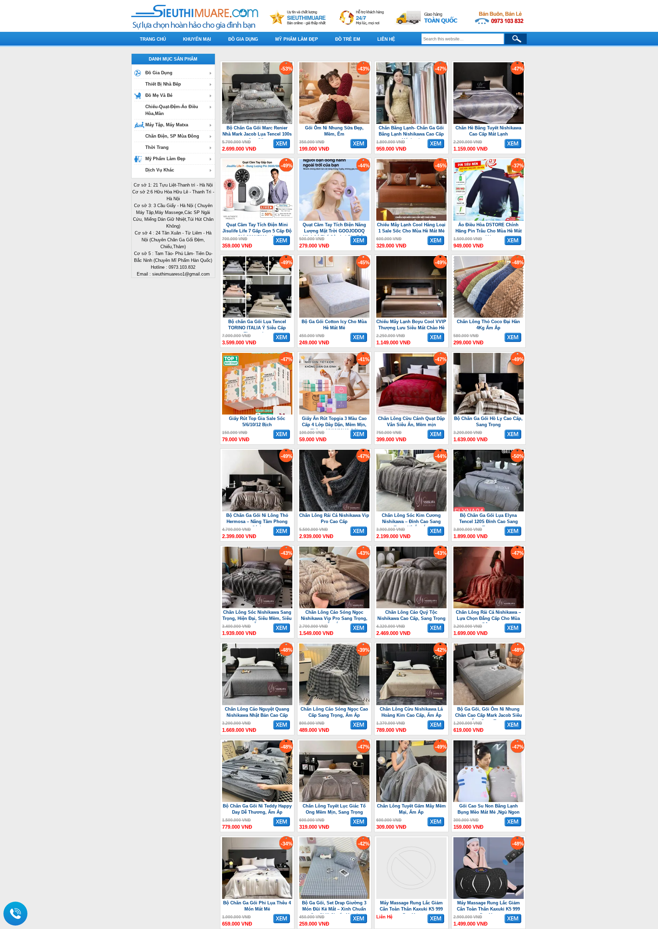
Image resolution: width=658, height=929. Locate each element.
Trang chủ (153, 39)
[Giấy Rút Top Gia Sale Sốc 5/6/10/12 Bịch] (257, 413)
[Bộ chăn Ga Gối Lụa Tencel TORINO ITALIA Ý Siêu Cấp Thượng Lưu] (257, 316)
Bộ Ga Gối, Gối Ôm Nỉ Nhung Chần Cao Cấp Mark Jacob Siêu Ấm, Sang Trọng (488, 713)
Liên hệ (386, 39)
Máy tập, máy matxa (166, 124)
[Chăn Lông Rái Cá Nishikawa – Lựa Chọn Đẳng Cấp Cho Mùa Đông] (488, 606)
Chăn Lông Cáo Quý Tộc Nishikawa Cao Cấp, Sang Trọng (411, 615)
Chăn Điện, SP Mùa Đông (172, 136)
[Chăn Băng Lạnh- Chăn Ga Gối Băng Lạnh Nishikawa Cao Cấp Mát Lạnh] (411, 122)
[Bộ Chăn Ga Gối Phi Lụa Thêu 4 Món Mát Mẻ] (257, 897)
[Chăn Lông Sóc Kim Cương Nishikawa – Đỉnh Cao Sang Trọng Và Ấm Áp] (411, 509)
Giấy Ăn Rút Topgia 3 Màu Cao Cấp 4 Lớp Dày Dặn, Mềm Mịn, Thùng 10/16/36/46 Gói (334, 422)
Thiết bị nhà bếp (163, 84)
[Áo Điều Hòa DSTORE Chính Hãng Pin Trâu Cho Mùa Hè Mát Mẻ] (488, 219)
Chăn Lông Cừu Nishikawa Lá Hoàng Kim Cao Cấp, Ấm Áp (411, 712)
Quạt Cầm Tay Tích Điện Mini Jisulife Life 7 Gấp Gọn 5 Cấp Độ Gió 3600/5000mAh (257, 229)
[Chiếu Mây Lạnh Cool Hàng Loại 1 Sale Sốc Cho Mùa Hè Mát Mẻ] (411, 219)
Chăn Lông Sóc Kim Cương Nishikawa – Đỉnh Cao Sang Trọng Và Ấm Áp (411, 519)
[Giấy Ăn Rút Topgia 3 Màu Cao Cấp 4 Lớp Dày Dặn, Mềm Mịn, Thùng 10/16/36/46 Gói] (334, 413)
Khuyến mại (197, 39)
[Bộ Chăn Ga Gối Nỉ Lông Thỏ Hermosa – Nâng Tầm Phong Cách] (257, 509)
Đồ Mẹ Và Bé (158, 95)
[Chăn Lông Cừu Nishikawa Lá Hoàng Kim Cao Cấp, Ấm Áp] (411, 703)
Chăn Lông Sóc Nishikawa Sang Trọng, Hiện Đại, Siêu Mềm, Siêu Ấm (257, 616)
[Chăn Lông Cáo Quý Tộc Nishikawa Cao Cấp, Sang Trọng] (411, 606)
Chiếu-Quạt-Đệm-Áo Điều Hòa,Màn (171, 110)
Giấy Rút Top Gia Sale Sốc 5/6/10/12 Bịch (257, 421)
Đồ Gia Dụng (158, 72)
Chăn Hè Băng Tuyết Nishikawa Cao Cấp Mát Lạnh (488, 131)
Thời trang (157, 147)
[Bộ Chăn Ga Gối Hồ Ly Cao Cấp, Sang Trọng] (488, 413)
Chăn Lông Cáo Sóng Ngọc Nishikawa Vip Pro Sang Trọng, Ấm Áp (334, 616)
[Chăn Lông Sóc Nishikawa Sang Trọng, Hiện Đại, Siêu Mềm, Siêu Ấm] (257, 606)
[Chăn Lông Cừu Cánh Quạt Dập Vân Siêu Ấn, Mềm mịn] (411, 413)
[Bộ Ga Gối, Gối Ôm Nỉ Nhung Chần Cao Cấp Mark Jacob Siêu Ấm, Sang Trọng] (488, 703)
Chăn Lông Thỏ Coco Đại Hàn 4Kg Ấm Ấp (488, 324)
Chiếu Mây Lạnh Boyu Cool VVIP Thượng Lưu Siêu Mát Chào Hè (411, 324)
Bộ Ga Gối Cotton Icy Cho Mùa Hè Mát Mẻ (334, 324)
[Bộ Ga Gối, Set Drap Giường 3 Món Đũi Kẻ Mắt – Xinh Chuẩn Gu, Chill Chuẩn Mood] (334, 897)
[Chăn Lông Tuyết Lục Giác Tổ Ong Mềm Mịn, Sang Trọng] (334, 800)
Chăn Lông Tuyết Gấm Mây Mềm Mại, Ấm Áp (411, 809)
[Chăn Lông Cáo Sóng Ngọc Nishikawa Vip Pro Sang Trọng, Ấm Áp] (334, 606)
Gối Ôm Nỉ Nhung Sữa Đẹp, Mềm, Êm (334, 131)
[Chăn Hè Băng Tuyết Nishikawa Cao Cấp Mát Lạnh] (488, 122)
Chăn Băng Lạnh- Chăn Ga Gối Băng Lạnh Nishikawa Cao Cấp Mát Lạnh (411, 132)
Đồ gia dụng (243, 39)
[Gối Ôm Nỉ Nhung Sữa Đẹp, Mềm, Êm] (334, 122)
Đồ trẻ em (347, 39)
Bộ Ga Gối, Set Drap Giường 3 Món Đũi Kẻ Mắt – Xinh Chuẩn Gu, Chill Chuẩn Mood (334, 907)
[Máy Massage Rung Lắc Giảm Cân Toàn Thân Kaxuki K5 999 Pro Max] (411, 897)
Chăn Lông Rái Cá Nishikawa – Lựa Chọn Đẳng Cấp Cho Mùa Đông (488, 616)
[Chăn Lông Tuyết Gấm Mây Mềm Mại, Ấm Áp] (411, 800)
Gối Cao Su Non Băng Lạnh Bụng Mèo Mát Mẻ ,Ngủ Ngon (489, 809)
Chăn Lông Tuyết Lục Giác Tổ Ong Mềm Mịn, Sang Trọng (334, 809)
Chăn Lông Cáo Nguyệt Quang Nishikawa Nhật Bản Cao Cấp (257, 712)
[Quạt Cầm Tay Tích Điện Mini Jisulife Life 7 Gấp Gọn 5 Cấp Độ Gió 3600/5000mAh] (257, 219)
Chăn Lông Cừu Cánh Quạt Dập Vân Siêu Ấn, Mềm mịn (411, 421)
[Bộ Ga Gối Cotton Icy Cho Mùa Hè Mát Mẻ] (334, 316)
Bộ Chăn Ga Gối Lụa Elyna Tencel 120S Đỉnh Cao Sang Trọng (488, 519)
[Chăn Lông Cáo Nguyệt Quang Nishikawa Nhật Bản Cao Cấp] (257, 703)
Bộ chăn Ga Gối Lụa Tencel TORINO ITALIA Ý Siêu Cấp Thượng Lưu (257, 325)
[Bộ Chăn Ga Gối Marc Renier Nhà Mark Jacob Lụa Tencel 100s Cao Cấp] (257, 122)
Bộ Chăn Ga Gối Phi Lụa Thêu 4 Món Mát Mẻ (257, 906)
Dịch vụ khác (159, 170)
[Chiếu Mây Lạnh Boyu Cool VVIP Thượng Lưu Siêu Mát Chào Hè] (411, 316)
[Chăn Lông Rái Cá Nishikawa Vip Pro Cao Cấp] (334, 509)
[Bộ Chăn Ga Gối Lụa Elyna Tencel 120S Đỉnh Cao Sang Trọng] (488, 509)
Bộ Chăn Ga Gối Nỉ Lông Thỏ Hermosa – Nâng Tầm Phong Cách (257, 519)
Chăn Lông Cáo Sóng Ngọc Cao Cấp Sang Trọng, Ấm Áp (334, 712)
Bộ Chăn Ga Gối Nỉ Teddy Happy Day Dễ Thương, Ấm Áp (257, 809)
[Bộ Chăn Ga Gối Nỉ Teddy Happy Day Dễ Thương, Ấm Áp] (257, 800)
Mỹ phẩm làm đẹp (296, 39)
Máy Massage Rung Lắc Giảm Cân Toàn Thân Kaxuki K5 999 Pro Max (411, 907)
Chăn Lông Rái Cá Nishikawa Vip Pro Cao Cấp (334, 518)
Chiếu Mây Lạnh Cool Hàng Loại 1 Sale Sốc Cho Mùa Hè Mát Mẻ (411, 227)
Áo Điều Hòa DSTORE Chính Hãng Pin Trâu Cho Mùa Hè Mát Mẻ (488, 229)
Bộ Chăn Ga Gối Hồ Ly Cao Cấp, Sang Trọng (488, 421)
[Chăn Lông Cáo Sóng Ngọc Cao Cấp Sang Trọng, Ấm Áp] (334, 703)
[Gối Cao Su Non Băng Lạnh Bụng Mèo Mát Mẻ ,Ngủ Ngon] (488, 800)
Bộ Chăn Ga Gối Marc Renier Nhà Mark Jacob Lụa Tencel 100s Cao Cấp (257, 132)
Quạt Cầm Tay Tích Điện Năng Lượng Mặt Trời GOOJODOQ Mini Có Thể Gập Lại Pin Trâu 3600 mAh (334, 229)
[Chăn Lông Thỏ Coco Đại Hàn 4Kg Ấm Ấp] (488, 316)
